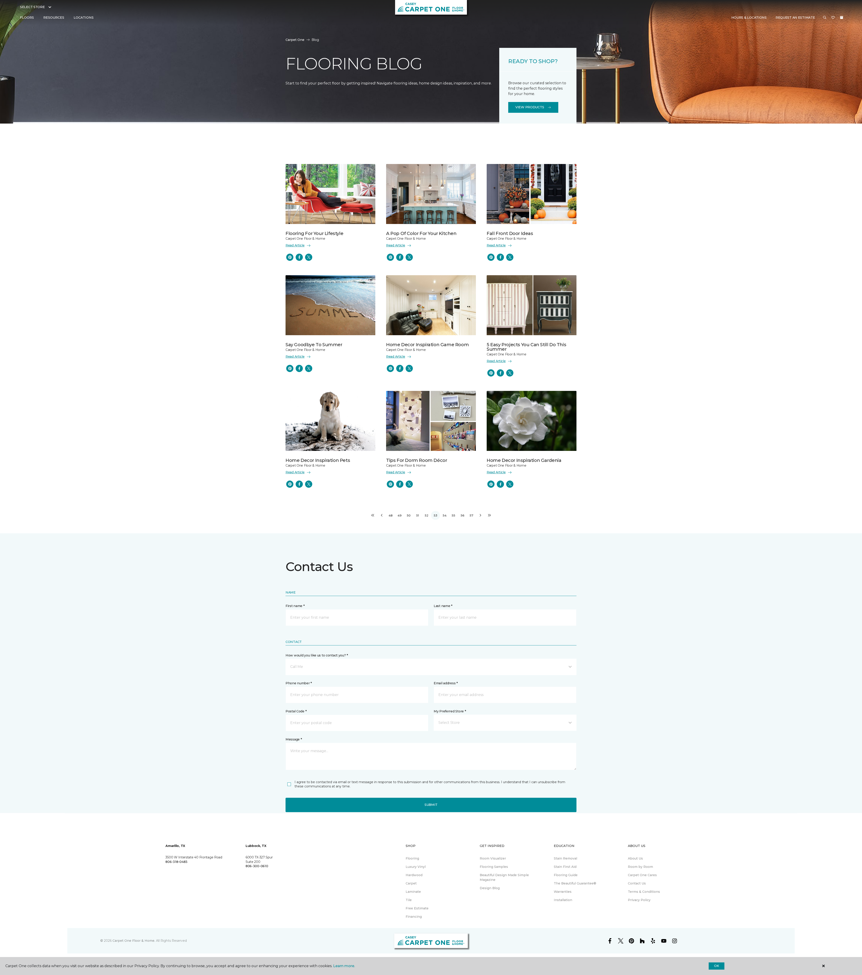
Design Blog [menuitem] (490, 888)
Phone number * (299, 683)
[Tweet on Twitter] (308, 257)
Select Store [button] (32, 7)
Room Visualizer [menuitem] (493, 858)
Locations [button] (84, 18)
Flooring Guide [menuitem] (566, 875)
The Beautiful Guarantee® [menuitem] (575, 883)
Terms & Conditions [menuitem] (644, 892)
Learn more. (344, 966)
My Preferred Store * (450, 711)
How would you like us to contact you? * (317, 655)
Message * (294, 739)
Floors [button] (27, 18)
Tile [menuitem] (409, 900)
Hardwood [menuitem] (414, 875)
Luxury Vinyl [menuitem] (416, 867)
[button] (824, 18)
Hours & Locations (749, 18)
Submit (431, 805)
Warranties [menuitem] (563, 892)
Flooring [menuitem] (412, 858)
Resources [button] (53, 18)
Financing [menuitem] (414, 917)
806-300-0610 (257, 866)
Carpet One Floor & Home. (133, 941)
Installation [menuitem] (563, 900)
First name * (295, 605)
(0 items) (841, 17)
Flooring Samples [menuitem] (494, 867)
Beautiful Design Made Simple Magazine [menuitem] (504, 877)
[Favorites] (833, 18)
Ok (716, 966)
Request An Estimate (795, 18)
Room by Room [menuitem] (640, 867)
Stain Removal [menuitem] (565, 858)
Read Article (295, 245)
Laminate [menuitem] (413, 892)
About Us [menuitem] (635, 858)
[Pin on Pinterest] (289, 257)
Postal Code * (296, 711)
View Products (529, 107)
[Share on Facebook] (299, 257)
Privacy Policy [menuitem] (639, 900)
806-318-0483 (176, 862)
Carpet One (295, 40)
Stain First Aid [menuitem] (565, 867)
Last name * (443, 605)
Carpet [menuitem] (411, 883)
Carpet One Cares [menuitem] (642, 875)
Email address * (446, 683)
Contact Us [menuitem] (637, 883)
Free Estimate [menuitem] (417, 908)
